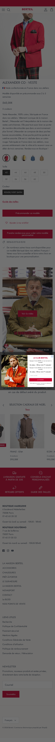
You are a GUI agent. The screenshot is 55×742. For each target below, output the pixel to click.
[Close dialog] (52, 356)
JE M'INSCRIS (41, 379)
